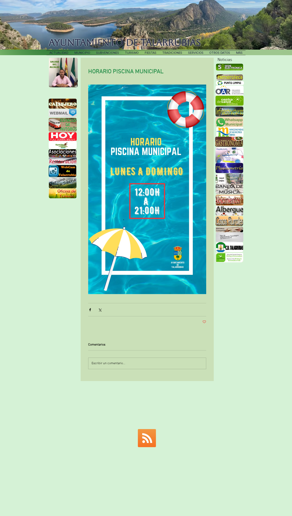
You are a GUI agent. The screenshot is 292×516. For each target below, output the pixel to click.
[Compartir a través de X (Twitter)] (100, 310)
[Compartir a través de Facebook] (90, 310)
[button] (172, 53)
